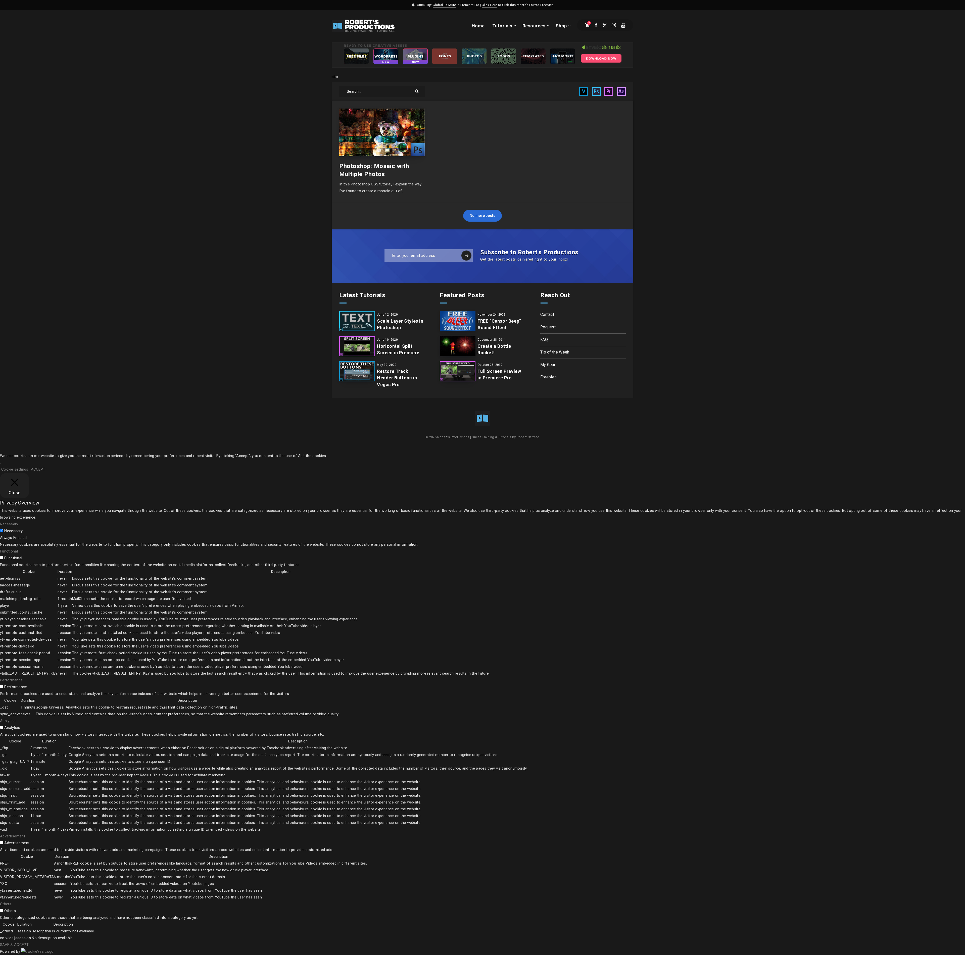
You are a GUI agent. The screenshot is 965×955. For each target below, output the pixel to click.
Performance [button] (11, 680)
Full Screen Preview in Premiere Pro (499, 374)
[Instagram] (614, 25)
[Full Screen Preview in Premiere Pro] (457, 371)
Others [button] (6, 904)
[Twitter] (604, 25)
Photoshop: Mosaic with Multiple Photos (374, 170)
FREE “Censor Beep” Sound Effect (499, 324)
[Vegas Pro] (583, 91)
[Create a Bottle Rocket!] (457, 346)
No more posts (482, 216)
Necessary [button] (9, 524)
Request (548, 327)
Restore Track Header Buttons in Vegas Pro (397, 378)
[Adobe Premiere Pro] (608, 91)
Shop (561, 25)
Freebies (548, 377)
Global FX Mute (444, 5)
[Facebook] (596, 25)
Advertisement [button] (12, 836)
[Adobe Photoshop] (596, 91)
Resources (534, 25)
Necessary (13, 531)
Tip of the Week (554, 352)
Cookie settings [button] (14, 469)
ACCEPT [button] (38, 469)
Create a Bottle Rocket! (494, 349)
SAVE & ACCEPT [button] (14, 944)
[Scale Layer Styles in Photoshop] (357, 321)
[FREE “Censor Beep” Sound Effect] (457, 321)
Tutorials (502, 25)
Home (478, 25)
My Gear (547, 364)
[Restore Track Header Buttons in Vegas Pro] (357, 371)
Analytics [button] (8, 721)
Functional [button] (9, 551)
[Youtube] (623, 25)
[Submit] (417, 90)
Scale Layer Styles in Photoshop (400, 324)
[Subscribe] (466, 255)
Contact (547, 314)
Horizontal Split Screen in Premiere (398, 349)
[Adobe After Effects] (621, 91)
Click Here (489, 5)
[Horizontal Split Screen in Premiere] (357, 346)
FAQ (544, 339)
